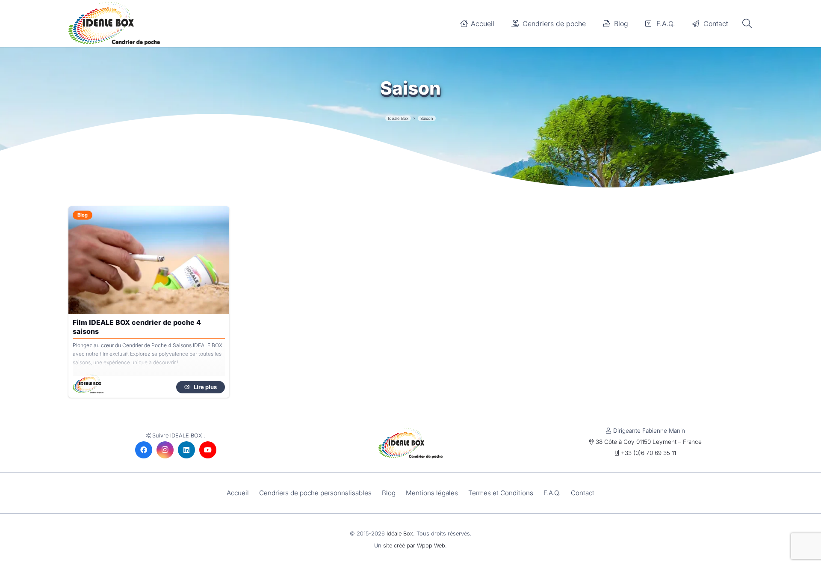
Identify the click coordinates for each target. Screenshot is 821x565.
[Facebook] (143, 449)
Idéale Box (400, 533)
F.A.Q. (552, 493)
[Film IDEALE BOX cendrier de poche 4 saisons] (148, 260)
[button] (747, 23)
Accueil (238, 493)
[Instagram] (165, 449)
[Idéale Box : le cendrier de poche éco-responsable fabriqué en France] (114, 23)
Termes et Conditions (500, 493)
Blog (389, 493)
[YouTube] (207, 449)
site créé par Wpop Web (414, 545)
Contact (582, 493)
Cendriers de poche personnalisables (315, 493)
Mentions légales (432, 493)
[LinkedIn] (186, 449)
